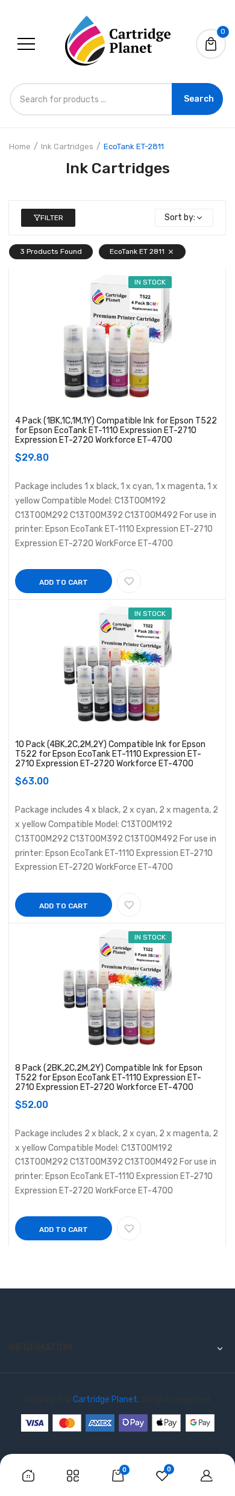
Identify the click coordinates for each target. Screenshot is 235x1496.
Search (199, 99)
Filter (51, 218)
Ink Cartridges (67, 146)
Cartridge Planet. (106, 1399)
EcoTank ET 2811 (137, 251)
